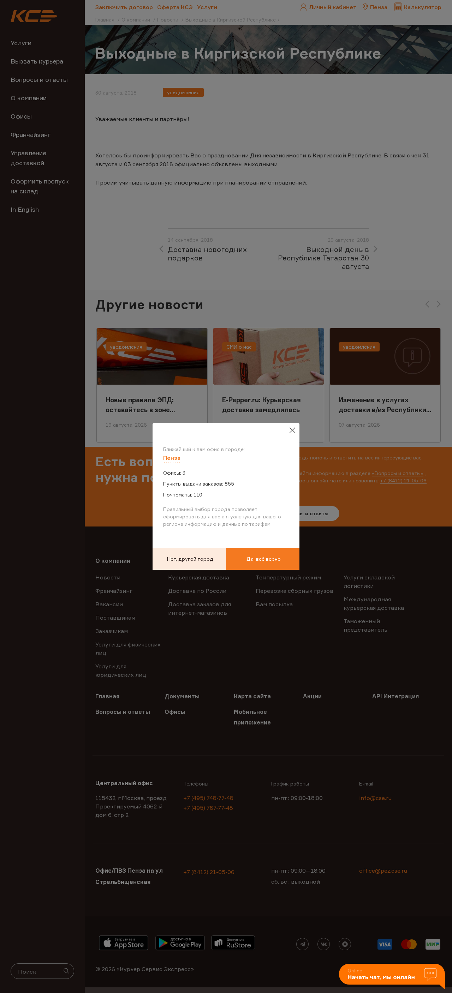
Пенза (171, 457)
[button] (392, 977)
